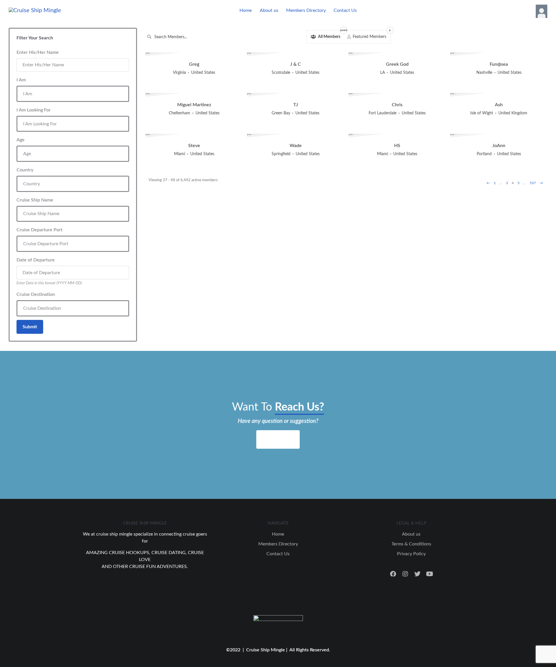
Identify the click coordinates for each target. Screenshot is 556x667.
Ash (499, 104)
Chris (397, 104)
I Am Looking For (34, 110)
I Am (21, 80)
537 (533, 183)
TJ (295, 104)
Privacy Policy (411, 553)
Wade (296, 145)
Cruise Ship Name (35, 200)
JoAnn (498, 145)
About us (269, 10)
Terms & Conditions (411, 544)
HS (397, 145)
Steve (194, 145)
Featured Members (371, 35)
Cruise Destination (36, 294)
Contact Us (345, 10)
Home (245, 10)
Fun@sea (499, 64)
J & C (295, 64)
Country (25, 170)
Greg (194, 64)
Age (21, 140)
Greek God (397, 64)
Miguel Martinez (194, 104)
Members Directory (306, 10)
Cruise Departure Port (40, 230)
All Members (330, 35)
